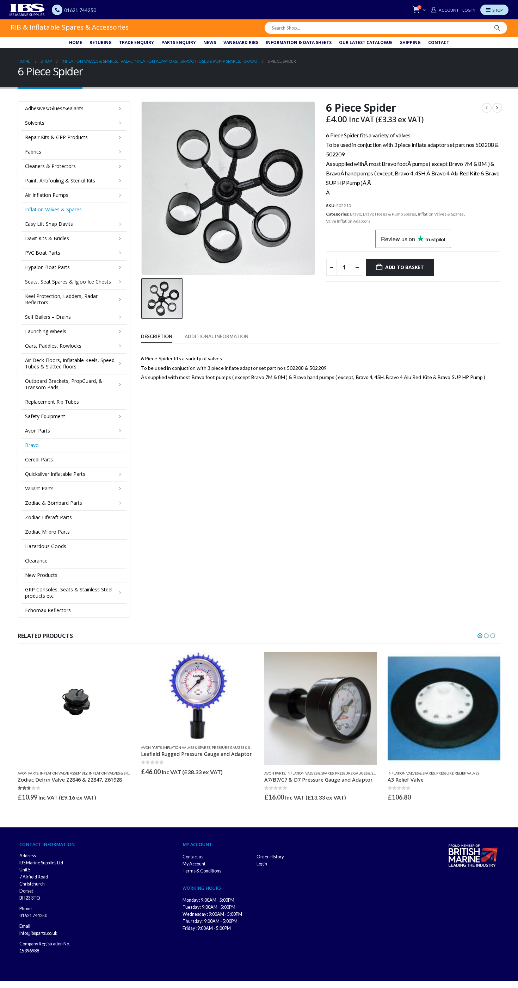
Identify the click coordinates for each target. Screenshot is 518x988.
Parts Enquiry (178, 42)
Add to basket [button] (118, 663)
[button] (480, 636)
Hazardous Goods (45, 546)
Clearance (36, 560)
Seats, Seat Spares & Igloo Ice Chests (68, 281)
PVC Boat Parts (42, 252)
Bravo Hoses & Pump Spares (389, 214)
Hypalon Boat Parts (47, 267)
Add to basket (404, 267)
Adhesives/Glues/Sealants (54, 108)
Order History (270, 856)
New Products (41, 575)
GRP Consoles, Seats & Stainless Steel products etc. (68, 592)
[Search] (497, 28)
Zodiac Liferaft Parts (48, 517)
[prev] (487, 108)
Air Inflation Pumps (46, 195)
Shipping (410, 42)
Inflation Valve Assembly (63, 773)
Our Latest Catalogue (366, 42)
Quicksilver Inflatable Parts (55, 474)
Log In (468, 10)
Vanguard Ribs (240, 42)
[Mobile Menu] (494, 10)
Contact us (193, 856)
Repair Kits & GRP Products (56, 137)
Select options (488, 663)
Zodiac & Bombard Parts (53, 502)
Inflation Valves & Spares (441, 214)
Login (262, 863)
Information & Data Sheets (299, 42)
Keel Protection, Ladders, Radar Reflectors (61, 299)
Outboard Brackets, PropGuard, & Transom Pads (64, 384)
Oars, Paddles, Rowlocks (53, 345)
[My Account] (445, 10)
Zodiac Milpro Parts (47, 531)
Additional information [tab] (216, 336)
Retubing (101, 42)
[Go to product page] (74, 708)
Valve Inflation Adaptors (348, 221)
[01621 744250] (57, 9)
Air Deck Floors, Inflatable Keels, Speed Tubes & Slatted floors (70, 363)
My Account (194, 863)
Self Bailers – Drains (48, 316)
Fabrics (33, 151)
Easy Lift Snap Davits (49, 223)
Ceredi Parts (39, 459)
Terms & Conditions (202, 871)
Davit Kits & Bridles (47, 238)
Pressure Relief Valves (457, 773)
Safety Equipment (45, 416)
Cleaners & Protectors (50, 166)
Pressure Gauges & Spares (236, 747)
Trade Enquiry (136, 42)
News (209, 42)
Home (75, 42)
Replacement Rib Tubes (52, 401)
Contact (438, 42)
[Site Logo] (27, 10)
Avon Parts (37, 430)
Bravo (355, 214)
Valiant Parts (39, 488)
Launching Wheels (45, 331)
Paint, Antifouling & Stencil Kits (60, 180)
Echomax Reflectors (48, 610)
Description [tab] (156, 336)
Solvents (34, 122)
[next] (497, 108)
